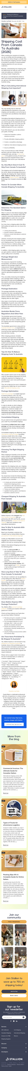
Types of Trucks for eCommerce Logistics (11, 823)
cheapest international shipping (13, 521)
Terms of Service (11, 1064)
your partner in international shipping (11, 536)
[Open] (7, 934)
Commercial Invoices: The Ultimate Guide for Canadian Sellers (13, 770)
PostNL (18, 565)
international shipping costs (12, 388)
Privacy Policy (20, 1064)
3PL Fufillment (5, 1030)
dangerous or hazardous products (10, 643)
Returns (16, 1036)
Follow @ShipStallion (14, 922)
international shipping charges (9, 434)
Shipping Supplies (5, 1039)
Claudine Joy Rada (6, 21)
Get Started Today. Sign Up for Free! (14, 724)
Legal (10, 1066)
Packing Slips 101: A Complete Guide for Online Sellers (13, 877)
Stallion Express (14, 177)
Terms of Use (4, 1066)
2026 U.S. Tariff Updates (14, 2)
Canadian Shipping (6, 1033)
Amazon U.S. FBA (5, 1036)
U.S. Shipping (17, 1030)
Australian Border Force (8, 328)
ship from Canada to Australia (13, 516)
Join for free (14, 991)
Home (4, 14)
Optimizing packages (7, 394)
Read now (5, 793)
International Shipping (19, 1033)
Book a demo (14, 995)
